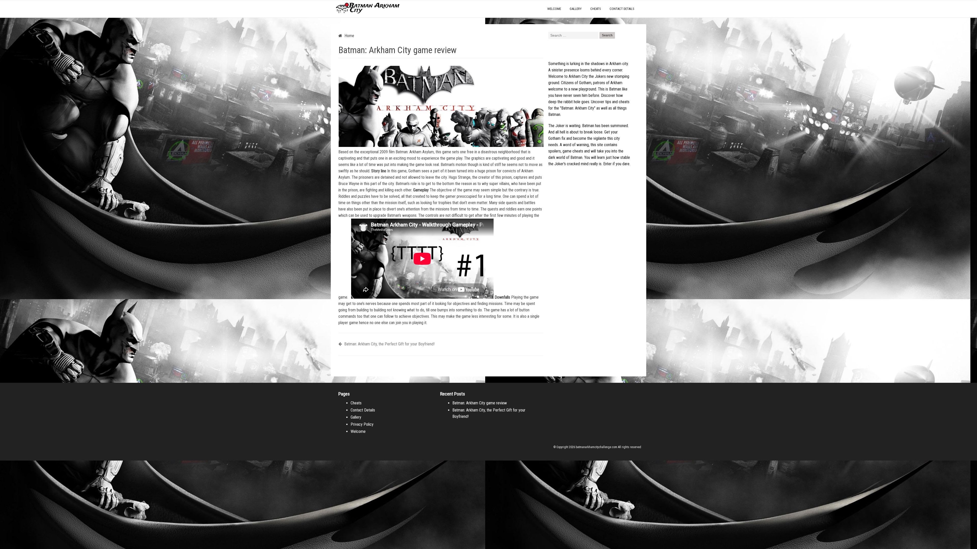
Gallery (576, 9)
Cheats (595, 9)
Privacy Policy (362, 424)
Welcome (554, 9)
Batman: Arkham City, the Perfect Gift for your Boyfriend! (389, 344)
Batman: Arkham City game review (479, 403)
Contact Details (622, 9)
